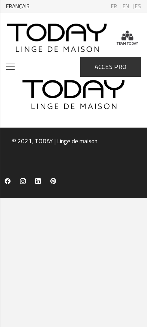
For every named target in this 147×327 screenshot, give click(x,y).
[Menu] (10, 67)
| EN (125, 6)
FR (114, 6)
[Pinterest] (53, 181)
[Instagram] (23, 181)
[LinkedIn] (38, 181)
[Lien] (57, 38)
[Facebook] (7, 181)
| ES (137, 6)
